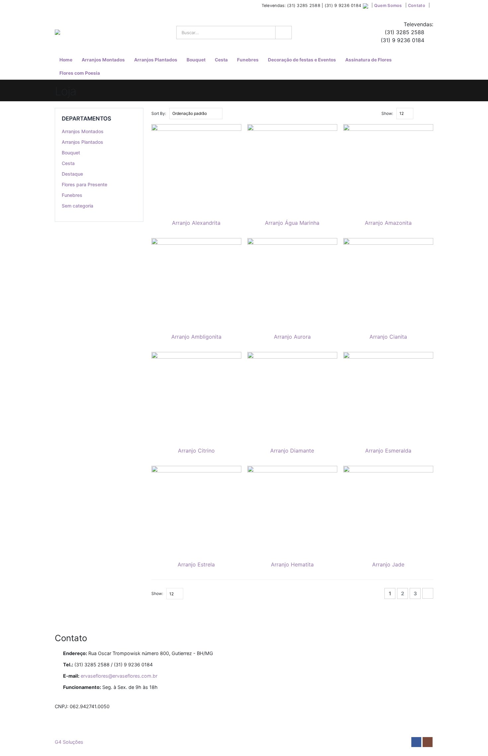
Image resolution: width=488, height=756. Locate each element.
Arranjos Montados (103, 59)
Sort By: (158, 113)
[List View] (430, 113)
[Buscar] (283, 32)
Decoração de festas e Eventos (302, 59)
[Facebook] (57, 6)
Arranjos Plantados (155, 59)
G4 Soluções (69, 742)
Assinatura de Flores (368, 59)
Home (65, 59)
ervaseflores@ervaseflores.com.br (119, 676)
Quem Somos (388, 5)
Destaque (72, 174)
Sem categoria (77, 206)
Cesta (221, 59)
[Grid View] (423, 113)
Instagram (428, 742)
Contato (416, 5)
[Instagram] (65, 6)
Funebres (248, 59)
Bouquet (196, 59)
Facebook (416, 742)
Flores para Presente (84, 184)
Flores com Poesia (79, 73)
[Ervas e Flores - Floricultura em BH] (75, 32)
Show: (387, 113)
